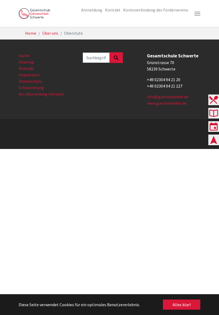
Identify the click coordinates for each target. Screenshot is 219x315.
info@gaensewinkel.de (167, 96)
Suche (24, 55)
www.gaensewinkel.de (166, 103)
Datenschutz (30, 81)
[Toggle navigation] (197, 13)
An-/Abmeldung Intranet (41, 94)
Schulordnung (31, 87)
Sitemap (26, 62)
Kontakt (26, 68)
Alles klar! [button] (182, 304)
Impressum (29, 74)
